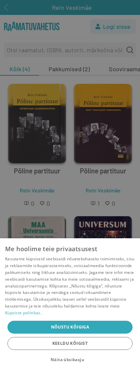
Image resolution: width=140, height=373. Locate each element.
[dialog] (70, 305)
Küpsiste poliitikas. (23, 313)
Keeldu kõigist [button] (70, 343)
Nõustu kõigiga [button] (70, 327)
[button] (70, 359)
